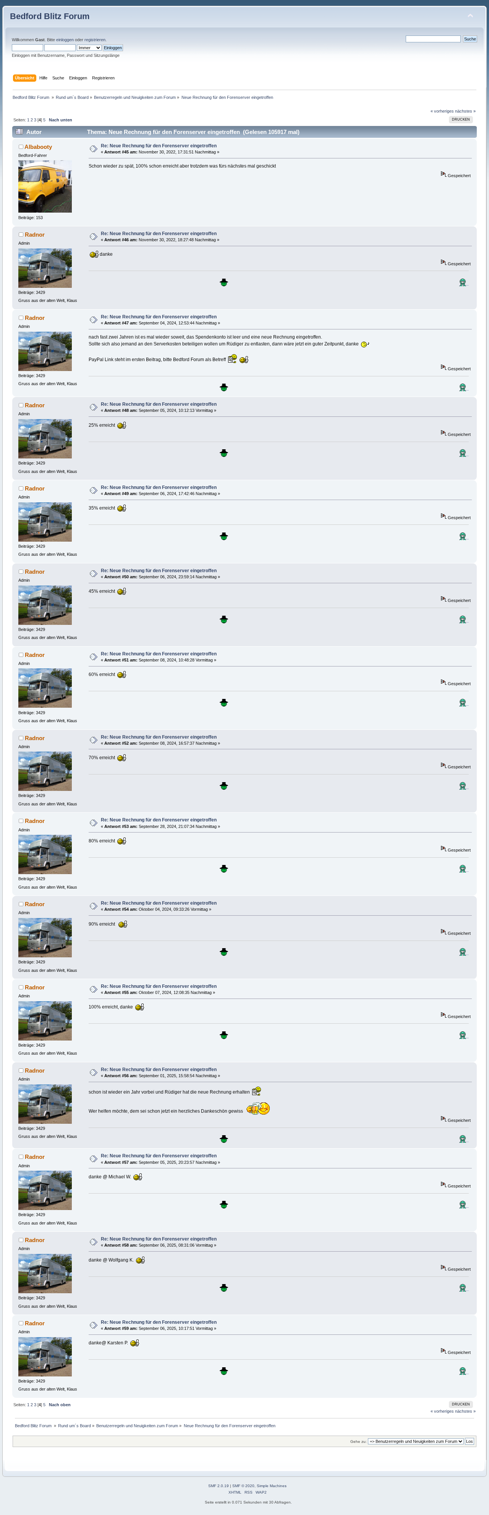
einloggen (65, 39)
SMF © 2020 (243, 1486)
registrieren (94, 39)
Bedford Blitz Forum (50, 16)
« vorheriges (442, 111)
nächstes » (465, 111)
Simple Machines (272, 1486)
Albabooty (38, 147)
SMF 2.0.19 (218, 1486)
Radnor (35, 234)
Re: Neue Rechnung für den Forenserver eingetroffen (159, 145)
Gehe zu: (358, 1441)
